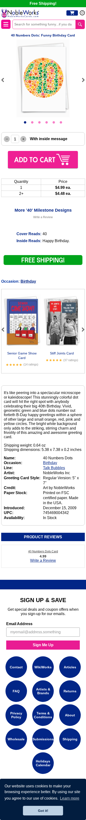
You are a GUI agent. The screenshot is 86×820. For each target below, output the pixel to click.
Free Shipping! (43, 3)
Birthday (28, 281)
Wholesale (16, 739)
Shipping (70, 739)
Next (81, 80)
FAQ (16, 691)
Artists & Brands (43, 691)
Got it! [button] (43, 811)
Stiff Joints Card (62, 353)
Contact (16, 667)
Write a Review (43, 217)
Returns (70, 691)
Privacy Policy (16, 715)
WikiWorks (43, 667)
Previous (4, 80)
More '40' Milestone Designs (43, 210)
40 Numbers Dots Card (43, 551)
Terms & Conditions (43, 715)
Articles (70, 667)
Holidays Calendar (43, 763)
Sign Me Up (43, 645)
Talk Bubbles (54, 468)
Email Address (19, 624)
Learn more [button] (69, 798)
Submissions (43, 739)
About (70, 715)
